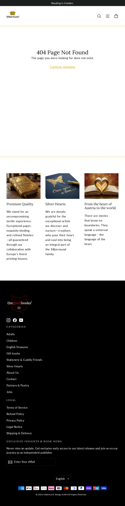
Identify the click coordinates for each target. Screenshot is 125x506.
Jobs (9, 392)
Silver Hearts (15, 366)
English (60, 478)
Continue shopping (62, 67)
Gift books (13, 353)
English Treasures (17, 347)
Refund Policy (15, 414)
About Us (13, 372)
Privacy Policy (15, 420)
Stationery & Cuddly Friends (24, 359)
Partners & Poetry (18, 385)
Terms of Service (17, 407)
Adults (11, 334)
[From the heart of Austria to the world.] (101, 186)
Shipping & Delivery (19, 433)
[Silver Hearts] (62, 186)
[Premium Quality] (24, 186)
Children (12, 340)
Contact (11, 379)
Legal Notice (14, 427)
